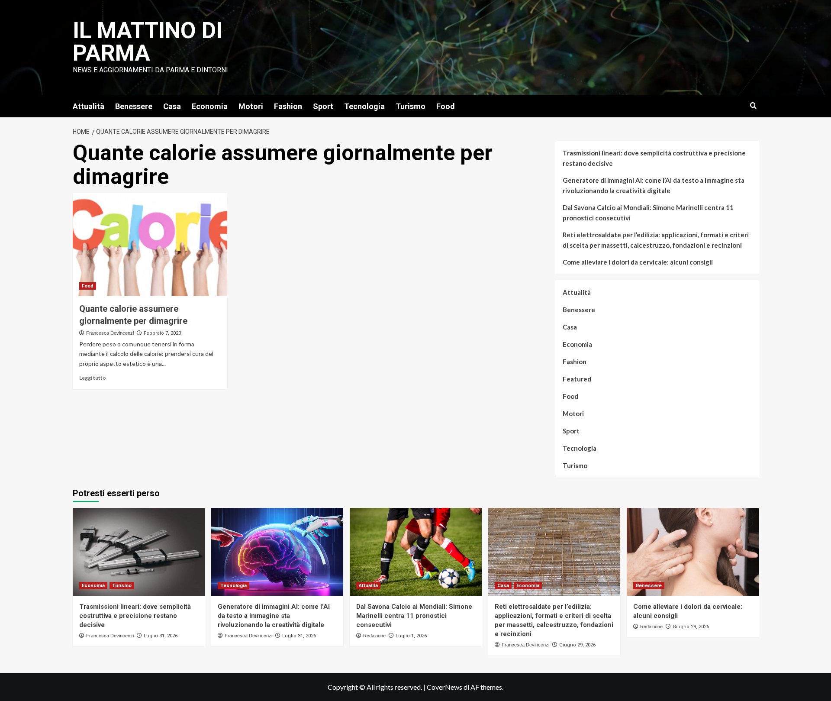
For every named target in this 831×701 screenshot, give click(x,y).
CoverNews (444, 687)
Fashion (288, 106)
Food (445, 106)
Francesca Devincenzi (110, 333)
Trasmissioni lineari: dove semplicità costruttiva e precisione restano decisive (654, 158)
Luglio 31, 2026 (160, 636)
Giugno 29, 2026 (577, 645)
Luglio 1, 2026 (411, 636)
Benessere (133, 106)
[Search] (753, 105)
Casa (172, 106)
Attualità (88, 106)
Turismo (410, 106)
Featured (577, 379)
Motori (250, 106)
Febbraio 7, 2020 (162, 333)
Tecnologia (364, 106)
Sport (323, 106)
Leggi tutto (92, 378)
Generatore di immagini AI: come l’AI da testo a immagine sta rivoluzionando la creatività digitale (653, 185)
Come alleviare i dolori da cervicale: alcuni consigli (638, 262)
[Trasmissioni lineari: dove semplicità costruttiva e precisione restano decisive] (139, 552)
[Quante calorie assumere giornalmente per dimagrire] (150, 244)
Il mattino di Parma (147, 41)
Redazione (374, 635)
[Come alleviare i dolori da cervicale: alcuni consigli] (693, 552)
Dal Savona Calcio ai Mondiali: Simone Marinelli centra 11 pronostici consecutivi (648, 213)
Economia (210, 106)
